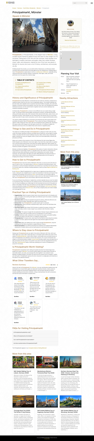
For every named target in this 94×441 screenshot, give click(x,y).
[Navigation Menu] (91, 3)
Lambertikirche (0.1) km (67, 101)
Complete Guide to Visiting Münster (37, 348)
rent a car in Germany (50, 186)
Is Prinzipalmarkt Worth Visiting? (46, 89)
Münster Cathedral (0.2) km (68, 115)
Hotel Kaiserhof (21, 242)
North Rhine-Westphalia (29, 8)
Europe (14, 8)
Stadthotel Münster (22, 236)
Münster (39, 8)
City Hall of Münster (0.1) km (68, 106)
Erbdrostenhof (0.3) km (67, 135)
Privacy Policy (47, 438)
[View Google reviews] (57, 264)
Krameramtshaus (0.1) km (67, 111)
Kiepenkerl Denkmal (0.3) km (68, 120)
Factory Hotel (35, 239)
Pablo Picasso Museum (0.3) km (69, 125)
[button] (16, 296)
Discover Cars (29, 187)
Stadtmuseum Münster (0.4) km (69, 140)
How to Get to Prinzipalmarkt (24, 89)
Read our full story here (70, 40)
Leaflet (79, 69)
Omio (33, 174)
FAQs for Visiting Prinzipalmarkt (46, 91)
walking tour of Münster (42, 72)
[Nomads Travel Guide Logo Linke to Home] (10, 2)
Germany (19, 8)
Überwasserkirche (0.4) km (68, 144)
